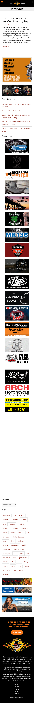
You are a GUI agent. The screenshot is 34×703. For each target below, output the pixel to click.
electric (5, 532)
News (17, 689)
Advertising (17, 691)
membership (15, 545)
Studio (17, 685)
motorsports (6, 554)
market (5, 545)
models (24, 545)
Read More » (6, 46)
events (21, 532)
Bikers (23, 519)
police (12, 562)
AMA (15, 515)
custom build (24, 528)
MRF (15, 554)
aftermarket (6, 515)
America (21, 515)
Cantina (21, 524)
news (27, 554)
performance (23, 558)
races (19, 562)
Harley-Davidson (19, 537)
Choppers (6, 528)
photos (5, 562)
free (28, 532)
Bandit (5, 520)
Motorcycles (19, 549)
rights (13, 566)
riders (5, 566)
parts (14, 558)
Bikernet (15, 520)
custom (15, 528)
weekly (21, 570)
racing (26, 562)
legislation (21, 541)
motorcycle (6, 549)
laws (12, 541)
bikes (4, 524)
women (5, 574)
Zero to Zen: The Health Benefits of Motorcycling (15, 20)
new (21, 554)
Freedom (6, 537)
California (12, 524)
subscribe (6, 570)
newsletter (6, 558)
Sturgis (27, 566)
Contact (17, 693)
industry (5, 541)
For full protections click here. (17, 680)
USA (14, 570)
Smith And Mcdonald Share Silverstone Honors (16, 111)
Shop (19, 566)
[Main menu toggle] (2, 2)
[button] (32, 2)
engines (12, 532)
